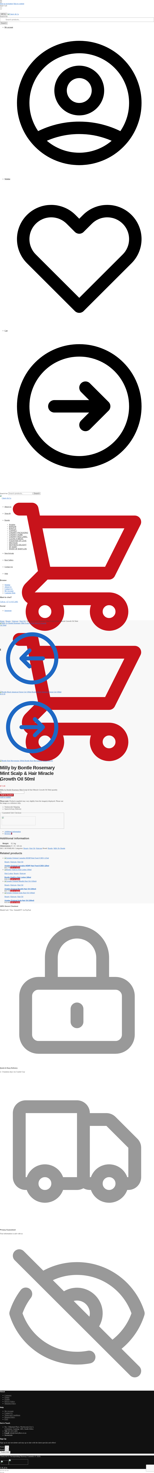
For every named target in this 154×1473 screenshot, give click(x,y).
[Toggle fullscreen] (3, 1470)
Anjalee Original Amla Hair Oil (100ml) (19, 900)
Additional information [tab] (13, 832)
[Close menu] (1, 1)
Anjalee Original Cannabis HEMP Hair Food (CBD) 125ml (27, 866)
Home (2, 621)
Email (2, 1449)
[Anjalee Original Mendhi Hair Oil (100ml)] (21, 881)
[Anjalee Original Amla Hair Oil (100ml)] (20, 893)
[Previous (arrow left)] (1, 1472)
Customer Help (10, 593)
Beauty (8, 621)
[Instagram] (1, 1468)
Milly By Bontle (59, 848)
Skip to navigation (6, 4)
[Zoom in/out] (1, 1470)
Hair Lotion (9, 873)
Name (2, 1447)
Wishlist (7, 179)
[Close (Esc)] (8, 1470)
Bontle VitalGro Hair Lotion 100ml (18, 877)
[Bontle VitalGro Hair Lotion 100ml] (18, 870)
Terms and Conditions (12, 1415)
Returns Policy (10, 1417)
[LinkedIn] (6, 1468)
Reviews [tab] (8, 834)
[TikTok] (5, 1468)
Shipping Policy (10, 1403)
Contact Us (9, 589)
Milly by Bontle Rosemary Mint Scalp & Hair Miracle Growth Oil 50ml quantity (28, 790)
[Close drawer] (1, 8)
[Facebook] (3, 1468)
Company (8, 1395)
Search (4, 23)
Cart (6, 331)
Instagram (8, 611)
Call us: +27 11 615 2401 (9, 602)
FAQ (6, 1419)
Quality (7, 1399)
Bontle (50, 848)
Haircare (15, 621)
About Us (8, 587)
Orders (7, 1397)
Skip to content (18, 4)
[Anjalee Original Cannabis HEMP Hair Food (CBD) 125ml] (27, 858)
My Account (9, 591)
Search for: (4, 16)
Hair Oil (22, 621)
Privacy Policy (10, 1401)
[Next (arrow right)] (3, 1472)
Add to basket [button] (15, 868)
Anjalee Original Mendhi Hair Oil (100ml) (20, 889)
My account (9, 27)
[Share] (5, 1470)
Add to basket (7, 795)
